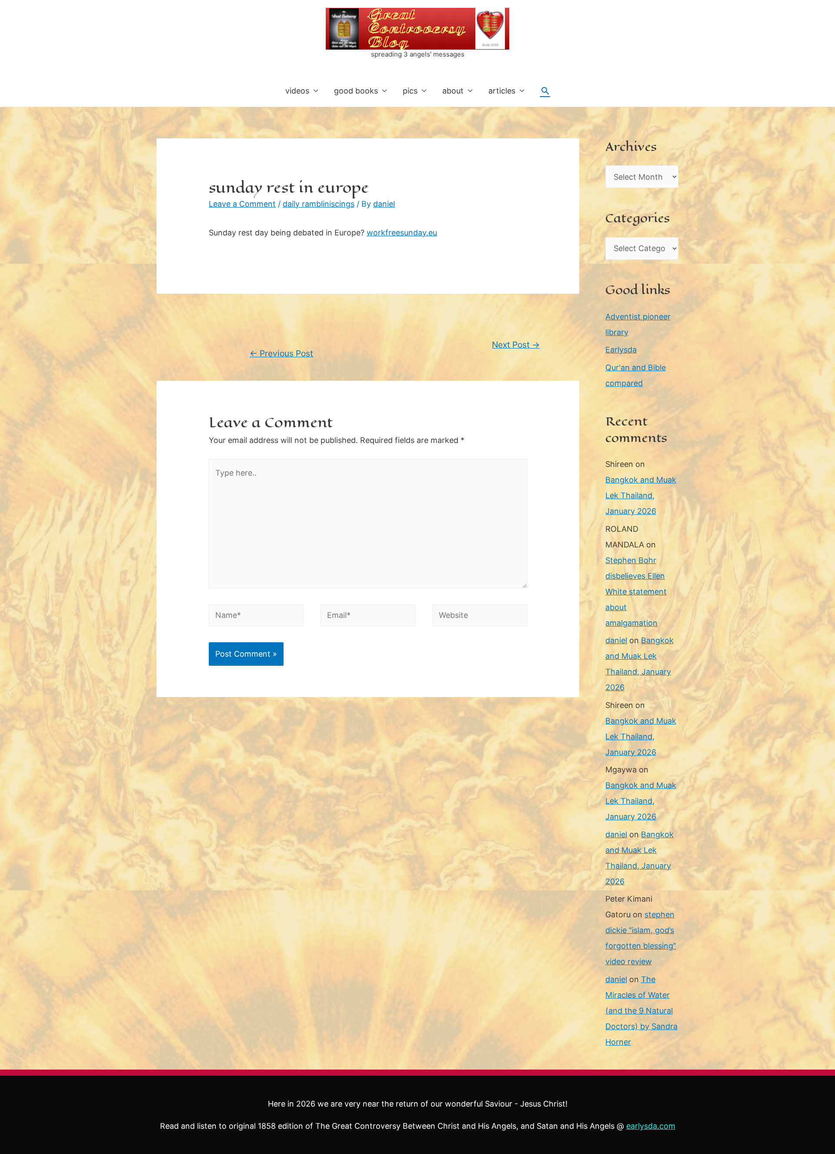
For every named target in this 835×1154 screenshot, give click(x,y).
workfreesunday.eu (402, 232)
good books (356, 90)
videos (297, 90)
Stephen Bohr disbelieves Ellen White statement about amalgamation (636, 591)
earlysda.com (650, 1126)
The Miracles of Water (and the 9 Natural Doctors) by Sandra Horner (641, 1011)
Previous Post (281, 353)
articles (501, 90)
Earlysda (621, 349)
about (453, 90)
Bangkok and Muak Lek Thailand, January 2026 (640, 495)
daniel (616, 640)
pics (410, 90)
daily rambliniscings (318, 203)
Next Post (516, 344)
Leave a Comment (242, 203)
